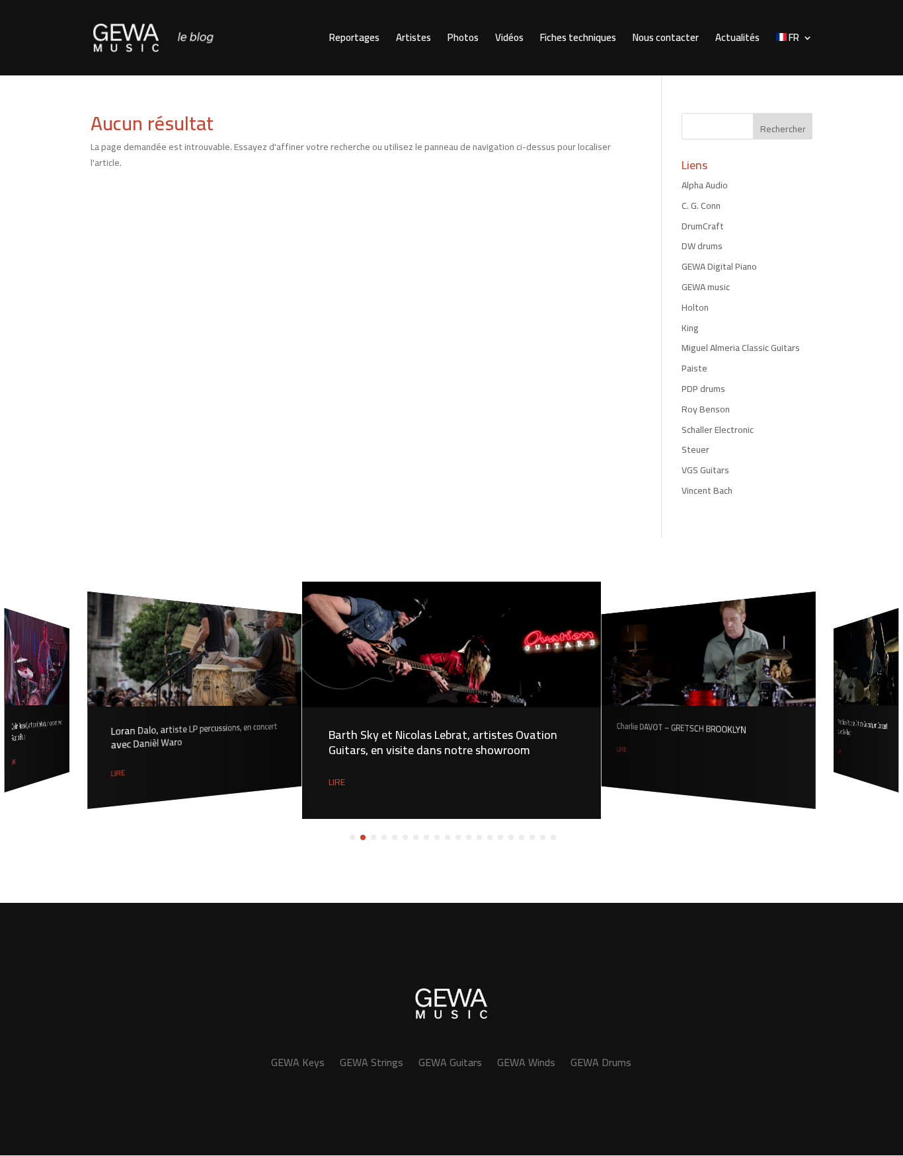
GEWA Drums (600, 1062)
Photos (463, 40)
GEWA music (706, 286)
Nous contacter (666, 40)
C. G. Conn (701, 205)
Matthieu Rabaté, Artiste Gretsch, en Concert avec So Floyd (863, 727)
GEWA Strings (371, 1062)
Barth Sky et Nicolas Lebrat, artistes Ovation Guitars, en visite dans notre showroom (443, 742)
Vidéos (509, 40)
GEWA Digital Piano (719, 266)
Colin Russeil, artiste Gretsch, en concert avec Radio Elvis (37, 731)
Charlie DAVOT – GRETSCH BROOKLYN (681, 728)
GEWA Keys (298, 1062)
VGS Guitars (705, 470)
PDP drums (703, 388)
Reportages (354, 40)
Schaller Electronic (718, 429)
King (690, 327)
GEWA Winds (526, 1062)
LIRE (14, 761)
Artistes (413, 40)
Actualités (737, 40)
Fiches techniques (578, 40)
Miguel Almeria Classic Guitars (741, 347)
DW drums (702, 245)
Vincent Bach (707, 490)
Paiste (694, 368)
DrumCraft (703, 226)
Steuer (695, 449)
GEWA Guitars (450, 1062)
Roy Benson (706, 409)
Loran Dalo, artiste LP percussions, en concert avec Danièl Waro (194, 736)
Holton (695, 307)
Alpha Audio (705, 185)
